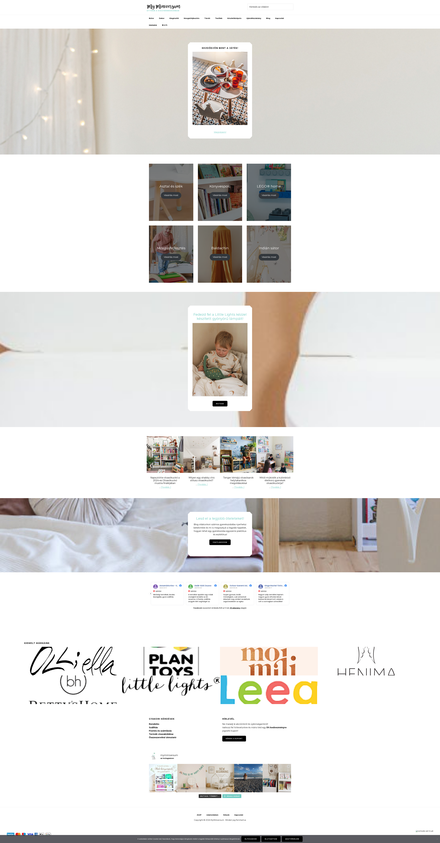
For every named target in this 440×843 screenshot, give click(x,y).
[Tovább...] (166, 487)
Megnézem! (220, 132)
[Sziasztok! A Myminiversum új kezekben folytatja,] (220, 778)
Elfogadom (251, 839)
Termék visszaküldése (161, 734)
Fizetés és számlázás (160, 731)
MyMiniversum (164, 6)
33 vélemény (235, 608)
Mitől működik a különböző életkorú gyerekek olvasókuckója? (275, 480)
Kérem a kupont (234, 738)
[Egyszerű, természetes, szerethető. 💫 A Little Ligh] (191, 778)
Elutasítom (271, 839)
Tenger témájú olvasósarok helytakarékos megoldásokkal (238, 480)
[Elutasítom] (437, 839)
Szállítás (153, 727)
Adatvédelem (292, 839)
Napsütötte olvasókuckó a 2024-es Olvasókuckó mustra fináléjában (165, 480)
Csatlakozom (220, 542)
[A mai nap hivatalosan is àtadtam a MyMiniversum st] (248, 778)
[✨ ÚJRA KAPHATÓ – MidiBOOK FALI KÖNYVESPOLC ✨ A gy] (163, 778)
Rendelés (154, 724)
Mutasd (220, 404)
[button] (289, 593)
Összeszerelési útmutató (162, 737)
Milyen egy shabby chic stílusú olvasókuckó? (202, 479)
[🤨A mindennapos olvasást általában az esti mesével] (277, 778)
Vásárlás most (171, 195)
